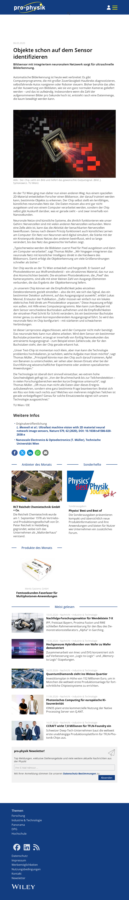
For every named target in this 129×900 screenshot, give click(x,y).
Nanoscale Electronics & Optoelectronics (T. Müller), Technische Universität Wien (58, 441)
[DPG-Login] (109, 7)
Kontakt (17, 873)
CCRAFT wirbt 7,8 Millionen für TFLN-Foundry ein (78, 726)
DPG (14, 829)
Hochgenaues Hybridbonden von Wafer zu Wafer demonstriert (78, 646)
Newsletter (18, 878)
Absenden (106, 777)
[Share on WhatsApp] (38, 453)
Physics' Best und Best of (85, 510)
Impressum (19, 860)
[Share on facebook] (15, 453)
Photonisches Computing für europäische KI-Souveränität (76, 702)
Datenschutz (20, 856)
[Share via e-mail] (45, 453)
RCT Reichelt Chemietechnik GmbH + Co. (36, 508)
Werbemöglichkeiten (25, 865)
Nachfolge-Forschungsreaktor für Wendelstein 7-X (79, 618)
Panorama (18, 825)
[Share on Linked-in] (30, 453)
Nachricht (65, 614)
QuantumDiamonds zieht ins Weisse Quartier (76, 674)
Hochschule (19, 833)
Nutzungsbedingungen (26, 869)
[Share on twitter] (22, 453)
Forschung (18, 816)
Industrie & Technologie (84, 614)
